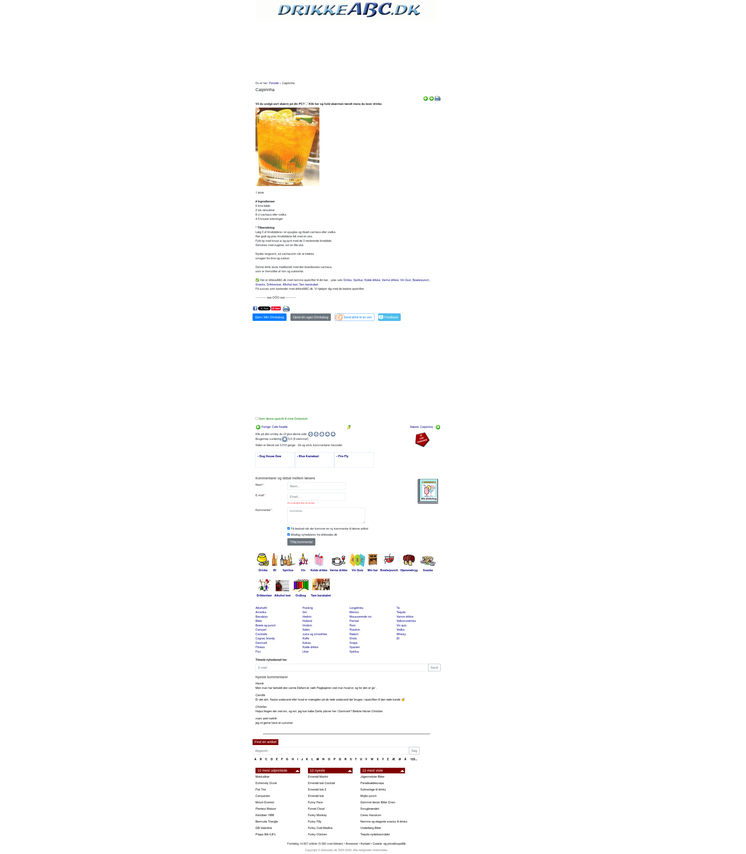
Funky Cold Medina (320, 828)
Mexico (354, 612)
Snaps (353, 643)
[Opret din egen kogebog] (428, 491)
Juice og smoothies (314, 634)
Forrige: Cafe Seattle (274, 427)
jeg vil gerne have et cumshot (274, 723)
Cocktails (261, 634)
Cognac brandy (265, 638)
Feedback (391, 317)
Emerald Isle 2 (317, 789)
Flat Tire (260, 789)
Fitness (260, 647)
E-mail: (260, 495)
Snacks (260, 284)
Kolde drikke (372, 280)
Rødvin (353, 634)
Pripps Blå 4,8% (265, 834)
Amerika (260, 612)
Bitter (258, 621)
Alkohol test (290, 284)
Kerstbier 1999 (264, 815)
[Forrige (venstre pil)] (426, 98)
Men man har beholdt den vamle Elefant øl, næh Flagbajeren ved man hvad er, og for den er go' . (316, 688)
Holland (307, 621)
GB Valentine (263, 828)
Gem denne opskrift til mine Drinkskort (283, 418)
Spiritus (358, 280)
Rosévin (354, 629)
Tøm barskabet (308, 284)
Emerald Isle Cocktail (321, 783)
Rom (352, 625)
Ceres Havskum (370, 815)
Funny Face (315, 802)
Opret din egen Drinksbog (310, 317)
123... (413, 759)
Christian (261, 706)
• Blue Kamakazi (308, 456)
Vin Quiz (405, 280)
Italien (306, 629)
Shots (353, 638)
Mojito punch (368, 796)
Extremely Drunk (266, 783)
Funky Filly (315, 821)
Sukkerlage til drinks (373, 789)
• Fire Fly (342, 456)
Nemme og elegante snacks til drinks (383, 821)
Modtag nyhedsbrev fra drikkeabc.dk (314, 534)
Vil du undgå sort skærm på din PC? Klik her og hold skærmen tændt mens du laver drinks (318, 104)
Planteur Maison (265, 808)
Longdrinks (356, 608)
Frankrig (307, 608)
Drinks (347, 280)
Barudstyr (261, 616)
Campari (260, 629)
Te (398, 608)
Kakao (306, 643)
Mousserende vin (360, 616)
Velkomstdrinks (406, 621)
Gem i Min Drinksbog (269, 317)
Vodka (400, 629)
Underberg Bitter (370, 828)
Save (277, 308)
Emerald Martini (318, 776)
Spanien (354, 647)
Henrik (259, 683)
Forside (274, 83)
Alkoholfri (261, 608)
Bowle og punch (265, 625)
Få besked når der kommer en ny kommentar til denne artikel (329, 528)
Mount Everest (264, 802)
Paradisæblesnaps (372, 783)
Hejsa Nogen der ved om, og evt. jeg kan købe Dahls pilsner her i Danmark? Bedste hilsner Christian (319, 711)
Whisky (401, 634)
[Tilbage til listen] (349, 427)
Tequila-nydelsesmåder (375, 834)
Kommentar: (263, 510)
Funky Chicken (317, 834)
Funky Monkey (317, 815)
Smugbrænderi (369, 808)
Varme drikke (390, 280)
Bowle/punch (421, 280)
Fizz (258, 651)
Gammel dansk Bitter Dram (377, 802)
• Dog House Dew (269, 456)
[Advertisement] (348, 50)
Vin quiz (402, 625)
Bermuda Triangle (266, 821)
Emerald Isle (316, 796)
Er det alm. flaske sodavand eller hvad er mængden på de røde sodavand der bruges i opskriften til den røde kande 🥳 (330, 699)
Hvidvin (307, 625)
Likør (305, 651)
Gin (304, 612)
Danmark (261, 643)
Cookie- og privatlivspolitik (389, 843)
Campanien (262, 796)
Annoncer (352, 843)
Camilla (260, 695)
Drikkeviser (274, 284)
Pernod (354, 621)
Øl (398, 638)
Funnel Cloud (316, 808)
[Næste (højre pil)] (431, 98)
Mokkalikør (262, 776)
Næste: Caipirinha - (422, 427)
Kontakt (365, 843)
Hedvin (306, 616)
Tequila (401, 612)
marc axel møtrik (266, 718)
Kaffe (305, 638)
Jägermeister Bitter (372, 776)
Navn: (259, 484)
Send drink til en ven (358, 317)
